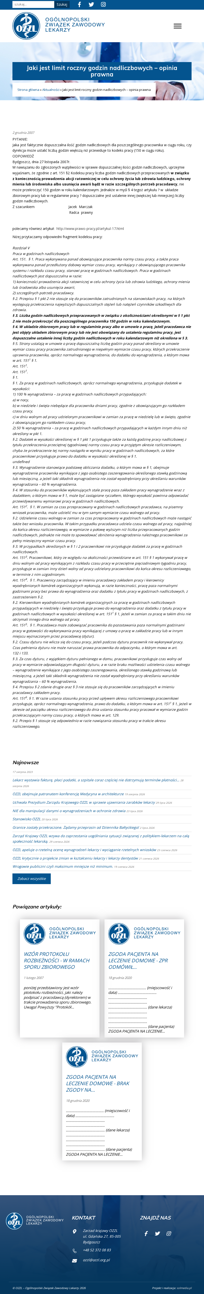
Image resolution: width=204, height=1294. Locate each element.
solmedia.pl (184, 1288)
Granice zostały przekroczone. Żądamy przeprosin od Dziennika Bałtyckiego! (75, 827)
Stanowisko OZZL (26, 819)
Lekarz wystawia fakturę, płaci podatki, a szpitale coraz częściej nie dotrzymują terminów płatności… (95, 780)
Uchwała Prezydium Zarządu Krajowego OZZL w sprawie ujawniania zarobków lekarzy (83, 802)
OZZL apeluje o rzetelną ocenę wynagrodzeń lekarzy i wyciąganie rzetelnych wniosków (84, 849)
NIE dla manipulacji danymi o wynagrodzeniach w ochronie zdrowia (68, 810)
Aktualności (50, 89)
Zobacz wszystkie (31, 878)
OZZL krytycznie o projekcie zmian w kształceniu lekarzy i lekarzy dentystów (75, 858)
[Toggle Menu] (178, 26)
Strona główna (28, 89)
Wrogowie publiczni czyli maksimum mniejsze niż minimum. (62, 866)
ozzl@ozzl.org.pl (96, 1260)
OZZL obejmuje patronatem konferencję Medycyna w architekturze (68, 793)
